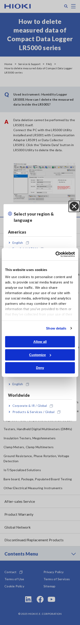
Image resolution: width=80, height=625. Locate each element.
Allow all (40, 342)
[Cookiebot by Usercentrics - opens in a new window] (56, 254)
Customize (37, 355)
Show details (56, 328)
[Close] (74, 206)
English (17, 242)
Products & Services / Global (33, 411)
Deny (40, 368)
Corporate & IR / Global (29, 405)
